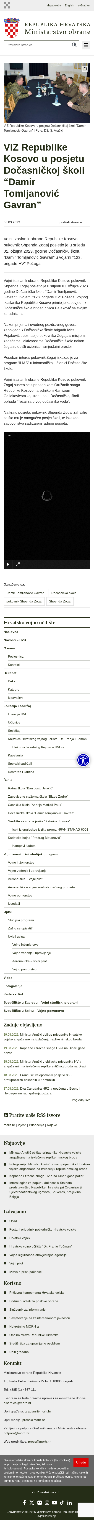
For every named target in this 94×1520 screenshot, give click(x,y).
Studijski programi (21, 920)
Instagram (47, 1502)
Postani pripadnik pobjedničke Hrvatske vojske (42, 1229)
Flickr (39, 1502)
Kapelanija (15, 755)
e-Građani (84, 5)
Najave (52, 1125)
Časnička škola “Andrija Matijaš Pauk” (35, 805)
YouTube (54, 1502)
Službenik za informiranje (27, 1309)
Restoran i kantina (21, 772)
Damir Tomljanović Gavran (25, 593)
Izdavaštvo (16, 697)
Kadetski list (13, 994)
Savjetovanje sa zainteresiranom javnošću (39, 1318)
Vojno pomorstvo (20, 895)
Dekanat (10, 673)
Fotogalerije (13, 986)
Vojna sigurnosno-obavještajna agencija (38, 1255)
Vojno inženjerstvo (21, 862)
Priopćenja (36, 1125)
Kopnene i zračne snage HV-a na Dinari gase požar (46, 1176)
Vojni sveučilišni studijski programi (31, 854)
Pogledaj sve (81, 1100)
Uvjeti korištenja (47, 1516)
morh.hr (9, 1125)
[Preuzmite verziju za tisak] (85, 69)
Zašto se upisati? (20, 928)
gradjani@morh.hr (38, 1411)
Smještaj (14, 730)
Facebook (24, 1502)
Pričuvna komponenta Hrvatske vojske (37, 1292)
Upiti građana (19, 1352)
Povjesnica (16, 656)
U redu (81, 1462)
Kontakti (14, 665)
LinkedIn (69, 1502)
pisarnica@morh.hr (17, 1403)
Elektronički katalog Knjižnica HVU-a (38, 747)
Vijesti (22, 1125)
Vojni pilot (16, 1263)
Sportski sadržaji (20, 763)
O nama (10, 648)
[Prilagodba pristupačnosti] (83, 760)
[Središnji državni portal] (8, 5)
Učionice (14, 722)
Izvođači (14, 903)
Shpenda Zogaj (60, 601)
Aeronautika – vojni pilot (25, 879)
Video (8, 978)
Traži (74, 45)
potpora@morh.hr (16, 1433)
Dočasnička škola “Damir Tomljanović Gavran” (41, 813)
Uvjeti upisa (16, 936)
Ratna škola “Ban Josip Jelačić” (30, 788)
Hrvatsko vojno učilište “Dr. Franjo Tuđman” (40, 1246)
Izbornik (86, 45)
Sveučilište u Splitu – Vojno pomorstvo (34, 1010)
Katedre (13, 689)
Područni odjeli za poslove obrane (33, 1301)
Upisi (8, 912)
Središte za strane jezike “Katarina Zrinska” (39, 821)
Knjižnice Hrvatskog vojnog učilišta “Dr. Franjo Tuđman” (48, 739)
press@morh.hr (33, 1420)
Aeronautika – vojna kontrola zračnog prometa (41, 887)
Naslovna (11, 632)
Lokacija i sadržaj (17, 706)
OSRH (13, 1221)
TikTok (62, 1502)
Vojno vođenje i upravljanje (27, 870)
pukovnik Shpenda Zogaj (24, 601)
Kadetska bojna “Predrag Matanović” (34, 838)
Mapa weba (54, 5)
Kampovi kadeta (24, 846)
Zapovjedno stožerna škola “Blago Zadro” (38, 796)
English (69, 5)
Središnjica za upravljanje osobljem (34, 1343)
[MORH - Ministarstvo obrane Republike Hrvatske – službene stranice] (47, 27)
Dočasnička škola (63, 593)
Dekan (12, 681)
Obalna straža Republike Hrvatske (34, 1335)
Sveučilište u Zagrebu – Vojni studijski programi (41, 1002)
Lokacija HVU (17, 714)
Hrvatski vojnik (19, 1238)
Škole (8, 780)
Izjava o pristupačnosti (25, 1272)
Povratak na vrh (48, 1492)
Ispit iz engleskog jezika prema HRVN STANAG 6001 (50, 829)
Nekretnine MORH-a (24, 1326)
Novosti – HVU (15, 640)
